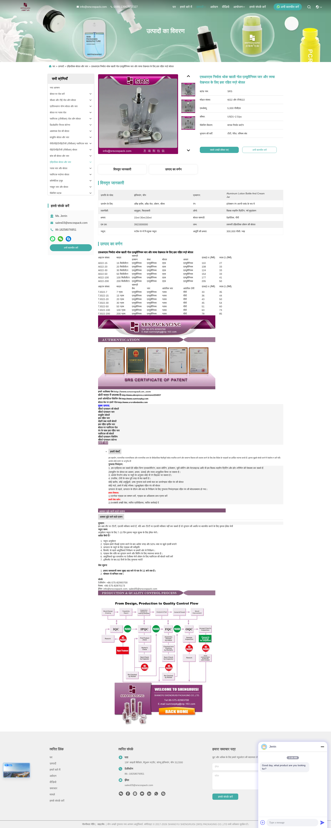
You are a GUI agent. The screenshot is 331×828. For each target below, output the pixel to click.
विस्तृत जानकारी (122, 169)
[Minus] (322, 747)
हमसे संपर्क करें (257, 7)
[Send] (322, 822)
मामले (52, 794)
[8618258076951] (156, 794)
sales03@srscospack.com (71, 222)
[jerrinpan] (163, 794)
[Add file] (262, 822)
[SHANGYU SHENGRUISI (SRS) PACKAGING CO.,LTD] (24, 7)
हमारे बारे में (186, 7)
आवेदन (214, 7)
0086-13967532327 (126, 6)
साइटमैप (100, 824)
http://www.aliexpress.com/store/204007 (141, 395)
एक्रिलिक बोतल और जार (77, 66)
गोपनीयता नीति (88, 824)
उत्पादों (199, 7)
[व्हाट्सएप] (52, 239)
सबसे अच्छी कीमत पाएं (219, 150)
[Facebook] (128, 794)
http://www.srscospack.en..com (132, 391)
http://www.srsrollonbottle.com (133, 402)
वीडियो (225, 7)
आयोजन (238, 7)
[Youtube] (142, 794)
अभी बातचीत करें (290, 7)
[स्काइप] (68, 239)
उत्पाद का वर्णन (173, 169)
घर (174, 7)
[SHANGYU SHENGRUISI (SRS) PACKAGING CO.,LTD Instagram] (135, 794)
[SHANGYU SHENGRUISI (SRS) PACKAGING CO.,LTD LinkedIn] (149, 794)
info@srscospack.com (93, 6)
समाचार (53, 788)
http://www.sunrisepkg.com (135, 399)
